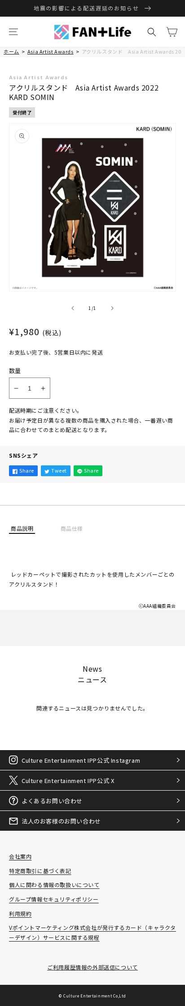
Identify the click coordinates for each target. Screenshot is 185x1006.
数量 (15, 370)
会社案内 (20, 856)
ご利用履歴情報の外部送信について (92, 967)
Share (26, 470)
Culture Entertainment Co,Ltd (94, 995)
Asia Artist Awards (50, 51)
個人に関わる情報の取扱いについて (54, 884)
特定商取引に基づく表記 (40, 870)
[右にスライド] (112, 308)
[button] (13, 32)
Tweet (59, 470)
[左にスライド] (73, 308)
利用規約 (20, 913)
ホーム (11, 51)
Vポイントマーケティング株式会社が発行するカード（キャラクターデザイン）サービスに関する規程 (92, 932)
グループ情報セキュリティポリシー (54, 899)
